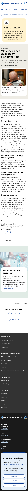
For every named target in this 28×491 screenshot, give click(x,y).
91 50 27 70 (4, 428)
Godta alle (14, 476)
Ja (11, 313)
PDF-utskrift (15, 319)
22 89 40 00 (4, 435)
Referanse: (8, 240)
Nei (19, 313)
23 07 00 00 (4, 448)
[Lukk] (24, 455)
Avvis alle (14, 480)
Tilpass (14, 485)
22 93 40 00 (4, 441)
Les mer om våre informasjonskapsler (13, 464)
